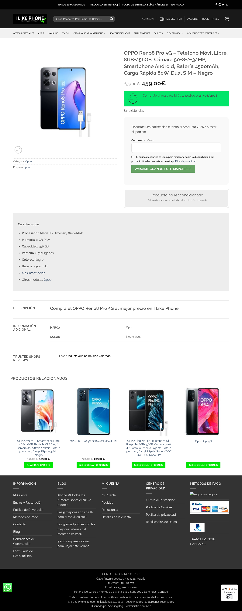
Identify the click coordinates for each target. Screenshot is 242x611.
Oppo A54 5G (203, 441)
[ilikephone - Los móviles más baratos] (30, 19)
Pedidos (107, 502)
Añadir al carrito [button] (38, 465)
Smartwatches (142, 33)
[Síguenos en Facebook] (216, 4)
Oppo (28, 161)
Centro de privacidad (160, 500)
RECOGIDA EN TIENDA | (104, 4)
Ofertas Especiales (23, 33)
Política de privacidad (161, 514)
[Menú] (236, 587)
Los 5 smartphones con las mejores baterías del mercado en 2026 (76, 529)
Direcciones (110, 510)
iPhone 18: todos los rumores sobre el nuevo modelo (74, 500)
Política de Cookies (159, 507)
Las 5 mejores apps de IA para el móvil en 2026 (75, 514)
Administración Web (138, 606)
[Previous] (13, 430)
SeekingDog (115, 606)
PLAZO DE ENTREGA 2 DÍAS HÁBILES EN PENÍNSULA (153, 4)
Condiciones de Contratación (24, 541)
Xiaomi (65, 33)
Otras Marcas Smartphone (88, 33)
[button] (171, 19)
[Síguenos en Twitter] (223, 4)
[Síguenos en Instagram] (220, 4)
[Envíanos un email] (227, 4)
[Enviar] (111, 19)
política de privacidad (184, 161)
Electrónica (173, 33)
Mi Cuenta (20, 495)
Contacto (148, 19)
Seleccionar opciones (93, 465)
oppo (27, 167)
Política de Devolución (28, 510)
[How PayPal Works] (209, 507)
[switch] (229, 596)
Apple (41, 33)
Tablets (158, 33)
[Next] (229, 430)
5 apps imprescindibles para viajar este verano (73, 544)
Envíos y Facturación (27, 502)
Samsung (53, 33)
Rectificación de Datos (161, 522)
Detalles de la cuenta (116, 517)
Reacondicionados (120, 33)
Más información (33, 273)
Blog (16, 531)
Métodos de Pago (25, 517)
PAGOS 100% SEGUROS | (72, 4)
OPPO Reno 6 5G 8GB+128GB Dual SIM (93, 441)
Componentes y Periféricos (202, 33)
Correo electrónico (142, 140)
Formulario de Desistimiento (23, 553)
